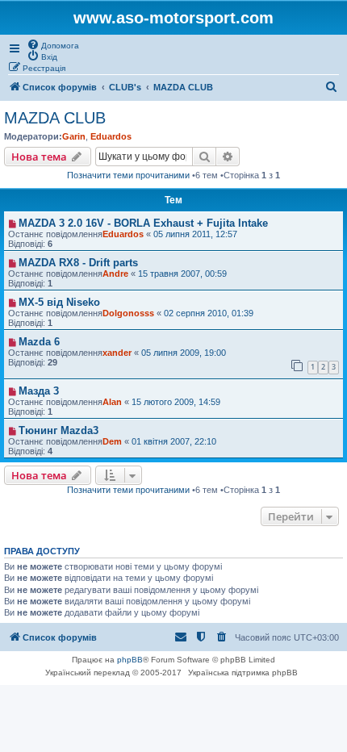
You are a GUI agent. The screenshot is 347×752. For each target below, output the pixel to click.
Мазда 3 (39, 391)
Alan (112, 402)
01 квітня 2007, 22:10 (174, 441)
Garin (74, 136)
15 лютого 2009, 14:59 (176, 402)
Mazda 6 (39, 342)
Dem (112, 441)
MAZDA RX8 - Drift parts (78, 263)
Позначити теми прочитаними (128, 175)
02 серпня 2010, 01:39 (208, 313)
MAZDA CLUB (55, 118)
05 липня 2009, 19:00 (183, 352)
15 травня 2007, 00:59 (182, 273)
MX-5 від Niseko (59, 302)
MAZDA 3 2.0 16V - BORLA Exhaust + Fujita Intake (143, 223)
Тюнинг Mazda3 (58, 430)
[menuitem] (53, 44)
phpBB (130, 659)
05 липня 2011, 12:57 (195, 234)
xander (117, 352)
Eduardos (111, 136)
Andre (115, 273)
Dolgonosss (128, 313)
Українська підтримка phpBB (243, 672)
